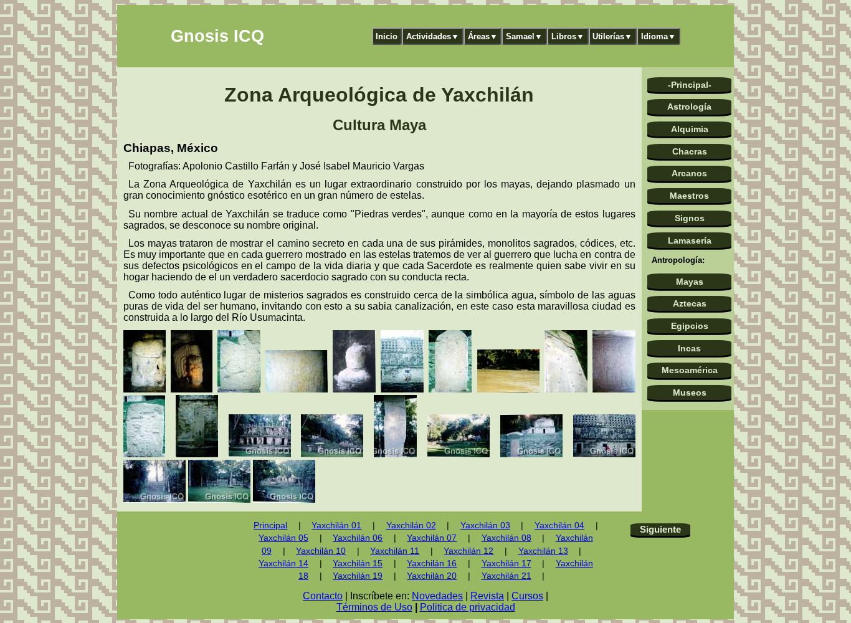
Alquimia (689, 129)
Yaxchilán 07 (432, 538)
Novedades (437, 596)
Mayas (689, 282)
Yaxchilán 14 (283, 563)
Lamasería (689, 240)
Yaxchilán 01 (336, 525)
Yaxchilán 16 (432, 563)
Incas (689, 348)
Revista (487, 596)
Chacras (689, 151)
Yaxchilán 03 (485, 525)
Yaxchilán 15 (358, 563)
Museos (689, 392)
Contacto (323, 596)
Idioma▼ (658, 36)
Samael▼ (524, 36)
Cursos (527, 596)
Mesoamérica (690, 370)
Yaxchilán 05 (283, 538)
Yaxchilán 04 (559, 525)
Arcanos (689, 173)
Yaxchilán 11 (394, 551)
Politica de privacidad (467, 607)
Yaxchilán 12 (468, 551)
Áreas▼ (483, 36)
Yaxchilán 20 (432, 576)
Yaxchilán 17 (506, 563)
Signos (690, 218)
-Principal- (689, 85)
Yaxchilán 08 (506, 538)
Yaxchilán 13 (543, 551)
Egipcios (689, 326)
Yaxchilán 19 (358, 576)
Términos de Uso (374, 607)
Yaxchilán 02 (411, 525)
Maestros (689, 196)
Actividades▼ (432, 36)
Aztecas (689, 303)
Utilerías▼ (612, 36)
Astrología (689, 107)
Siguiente (660, 529)
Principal (270, 525)
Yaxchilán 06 (358, 538)
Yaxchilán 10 (321, 551)
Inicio (386, 36)
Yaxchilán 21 (506, 576)
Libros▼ (567, 36)
